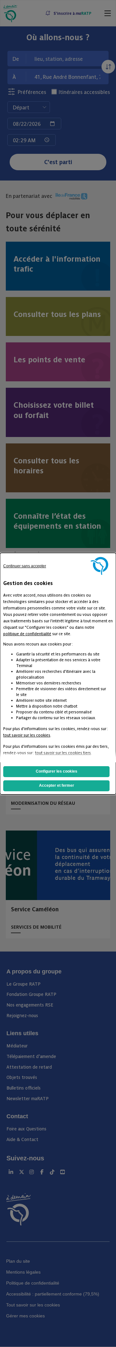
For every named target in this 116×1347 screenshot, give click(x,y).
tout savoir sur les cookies (26, 734)
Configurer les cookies (56, 771)
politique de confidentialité (27, 633)
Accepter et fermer (56, 785)
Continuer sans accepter (24, 566)
